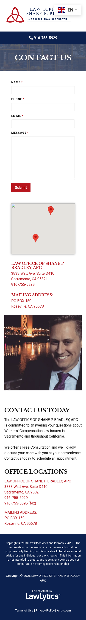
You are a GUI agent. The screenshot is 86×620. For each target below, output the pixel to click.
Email (17, 116)
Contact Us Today (37, 410)
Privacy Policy (45, 610)
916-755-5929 (45, 38)
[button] (36, 238)
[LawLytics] (43, 595)
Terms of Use (24, 610)
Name (17, 82)
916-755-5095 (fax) (20, 503)
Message (20, 132)
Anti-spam (64, 610)
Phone (17, 99)
